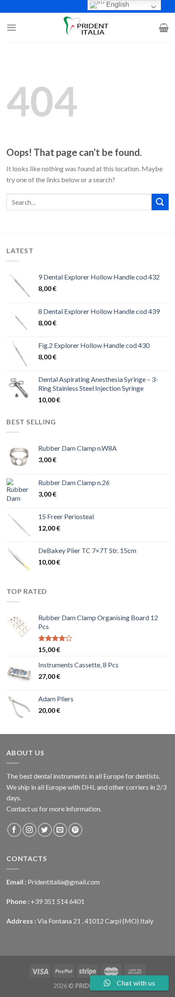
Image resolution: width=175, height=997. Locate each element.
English (116, 4)
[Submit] (160, 202)
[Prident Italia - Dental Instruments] (87, 27)
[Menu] (11, 27)
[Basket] (164, 27)
